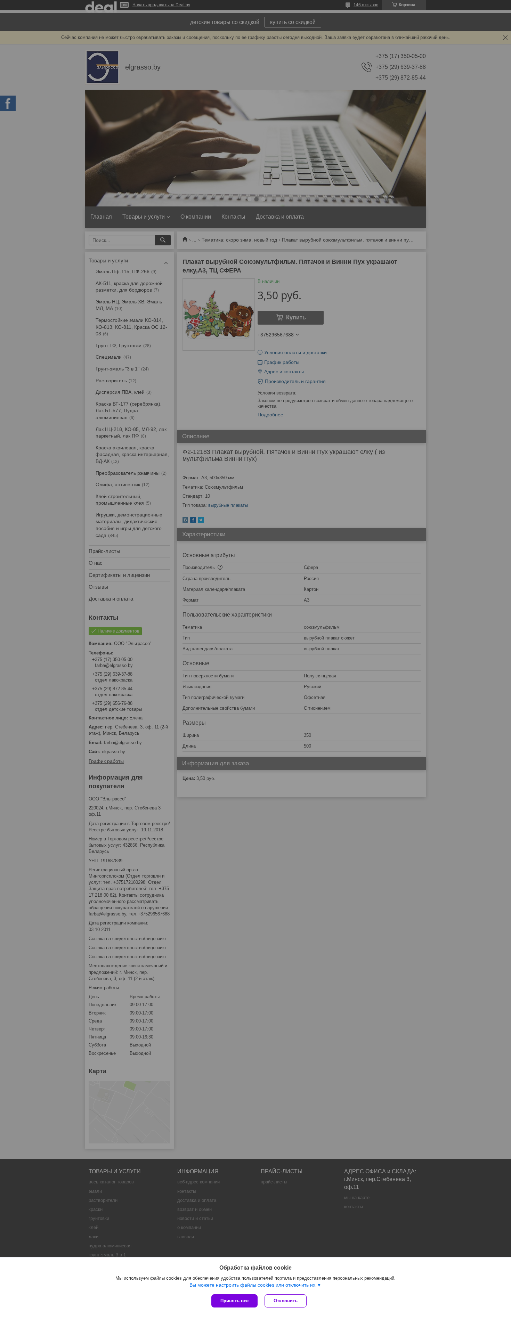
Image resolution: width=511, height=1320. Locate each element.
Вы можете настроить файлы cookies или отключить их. (253, 1285)
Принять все (234, 1300)
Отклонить (286, 1300)
